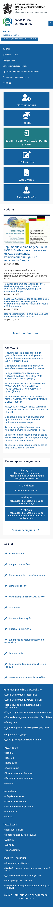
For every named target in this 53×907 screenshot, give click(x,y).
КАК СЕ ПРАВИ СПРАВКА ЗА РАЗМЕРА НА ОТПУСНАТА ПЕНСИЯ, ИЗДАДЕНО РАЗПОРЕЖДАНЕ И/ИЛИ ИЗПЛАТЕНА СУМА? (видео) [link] (25, 387)
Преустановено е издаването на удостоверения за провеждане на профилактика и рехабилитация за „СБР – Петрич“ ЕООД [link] (24, 356)
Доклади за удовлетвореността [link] (23, 739)
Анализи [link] (9, 840)
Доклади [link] (9, 845)
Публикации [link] (10, 824)
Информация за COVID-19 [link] (18, 880)
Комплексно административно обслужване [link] (28, 717)
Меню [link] (6, 83)
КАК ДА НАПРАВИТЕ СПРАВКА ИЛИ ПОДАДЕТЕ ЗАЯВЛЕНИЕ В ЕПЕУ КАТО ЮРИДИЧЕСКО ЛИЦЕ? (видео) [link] (23, 376)
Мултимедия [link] (12, 768)
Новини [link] (9, 753)
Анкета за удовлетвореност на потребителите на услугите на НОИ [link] (25, 428)
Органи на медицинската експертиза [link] (21, 71)
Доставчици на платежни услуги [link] (23, 875)
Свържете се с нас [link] (15, 796)
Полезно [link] (9, 758)
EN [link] (9, 31)
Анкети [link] (9, 783)
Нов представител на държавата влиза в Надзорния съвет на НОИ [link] (26, 315)
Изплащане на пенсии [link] (26, 490)
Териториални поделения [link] (19, 806)
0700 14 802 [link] (23, 20)
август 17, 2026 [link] (11, 309)
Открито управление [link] (17, 863)
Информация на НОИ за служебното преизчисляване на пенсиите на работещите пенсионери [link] (24, 420)
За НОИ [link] (6, 49)
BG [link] (4, 31)
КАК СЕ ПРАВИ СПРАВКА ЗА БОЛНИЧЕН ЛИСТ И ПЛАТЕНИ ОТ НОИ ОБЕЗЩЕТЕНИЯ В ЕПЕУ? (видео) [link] (26, 399)
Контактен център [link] (16, 801)
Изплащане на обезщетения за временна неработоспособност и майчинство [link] (26, 516)
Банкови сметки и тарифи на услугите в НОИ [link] (27, 869)
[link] (50, 23)
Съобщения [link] (11, 811)
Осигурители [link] (9, 60)
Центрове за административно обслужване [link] (23, 706)
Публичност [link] (10, 747)
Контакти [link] (9, 791)
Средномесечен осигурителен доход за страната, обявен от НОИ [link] (26, 446)
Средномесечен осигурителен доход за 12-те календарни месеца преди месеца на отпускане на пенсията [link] (26, 437)
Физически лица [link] (10, 55)
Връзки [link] (9, 816)
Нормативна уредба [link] (16, 734)
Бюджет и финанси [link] (15, 858)
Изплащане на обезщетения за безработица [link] (26, 502)
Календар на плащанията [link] (19, 778)
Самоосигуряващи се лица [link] (15, 66)
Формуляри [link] (11, 722)
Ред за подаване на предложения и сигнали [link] (28, 712)
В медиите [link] (11, 763)
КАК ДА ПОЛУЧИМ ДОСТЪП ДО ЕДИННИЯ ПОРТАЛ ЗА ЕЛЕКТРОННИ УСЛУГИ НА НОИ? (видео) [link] (26, 409)
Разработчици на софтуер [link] (16, 77)
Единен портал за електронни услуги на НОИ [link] (27, 728)
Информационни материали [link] (20, 834)
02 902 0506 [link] (23, 24)
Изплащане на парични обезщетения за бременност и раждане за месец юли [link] (26, 476)
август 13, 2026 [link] (11, 319)
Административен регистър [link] (21, 694)
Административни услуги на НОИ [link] (23, 699)
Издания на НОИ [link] (14, 829)
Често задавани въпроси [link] (19, 773)
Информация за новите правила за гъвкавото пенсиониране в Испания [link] (24, 367)
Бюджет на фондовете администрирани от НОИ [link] (27, 886)
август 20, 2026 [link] (11, 264)
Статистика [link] (12, 850)
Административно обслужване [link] (22, 689)
